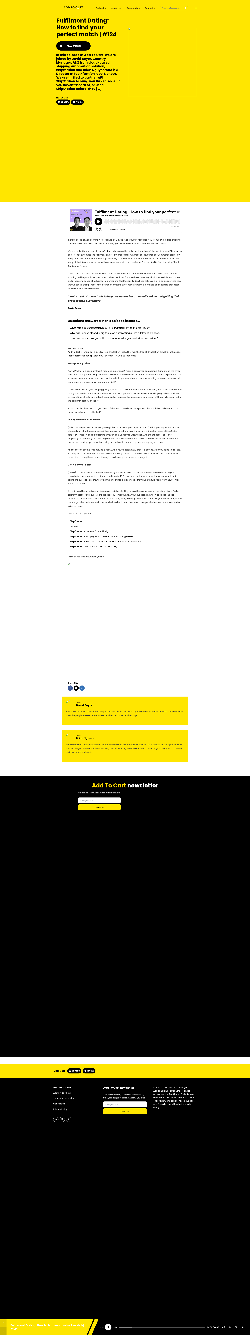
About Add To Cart (62, 1092)
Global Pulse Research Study (100, 546)
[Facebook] (68, 1119)
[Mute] (223, 1327)
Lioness (74, 526)
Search (185, 8)
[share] (243, 1327)
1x (230, 1327)
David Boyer (84, 705)
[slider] (162, 1327)
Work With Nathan (62, 1087)
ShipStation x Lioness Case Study (89, 531)
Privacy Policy (60, 1109)
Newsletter (116, 8)
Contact (149, 8)
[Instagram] (62, 1119)
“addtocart (73, 355)
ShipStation (95, 243)
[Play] (108, 1327)
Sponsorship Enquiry (63, 1098)
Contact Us (59, 1103)
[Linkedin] (55, 1119)
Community (132, 8)
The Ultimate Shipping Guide (116, 536)
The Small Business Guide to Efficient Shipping (121, 541)
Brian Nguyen (85, 738)
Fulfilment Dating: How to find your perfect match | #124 (47, 1327)
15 (102, 1327)
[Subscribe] (236, 1327)
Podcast (100, 8)
